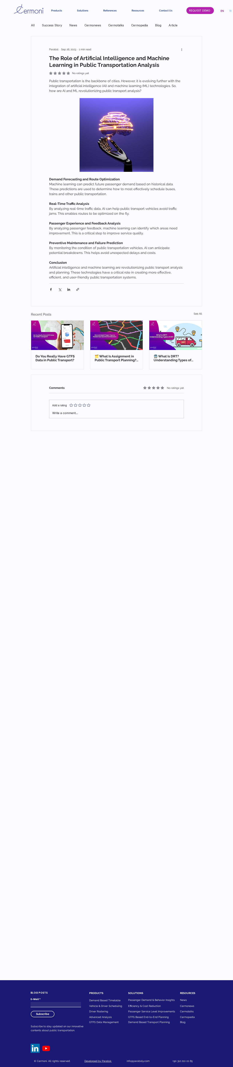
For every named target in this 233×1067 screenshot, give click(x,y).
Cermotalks (116, 25)
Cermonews (92, 25)
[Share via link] (77, 289)
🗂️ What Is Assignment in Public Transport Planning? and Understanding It (115, 358)
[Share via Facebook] (51, 289)
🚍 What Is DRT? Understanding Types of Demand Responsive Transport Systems (172, 358)
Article (173, 25)
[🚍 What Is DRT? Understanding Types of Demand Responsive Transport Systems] (175, 335)
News (73, 25)
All (33, 25)
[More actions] (181, 49)
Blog (158, 25)
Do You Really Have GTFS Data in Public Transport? (55, 358)
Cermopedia (139, 25)
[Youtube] (46, 1048)
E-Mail (35, 999)
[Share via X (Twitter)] (60, 289)
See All (198, 313)
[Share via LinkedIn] (68, 289)
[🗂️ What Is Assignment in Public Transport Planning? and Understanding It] (116, 335)
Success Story (52, 25)
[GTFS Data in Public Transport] (57, 335)
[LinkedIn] (35, 1048)
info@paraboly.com (138, 1061)
